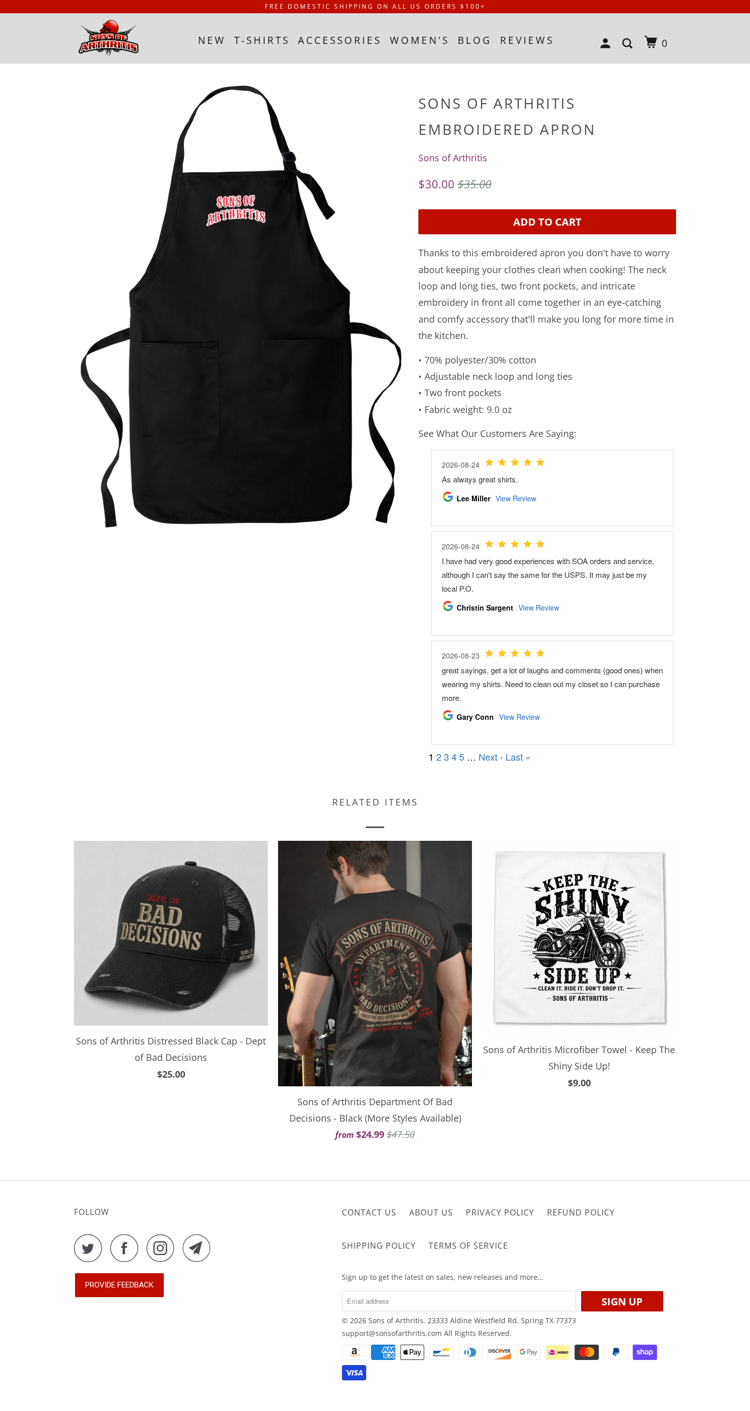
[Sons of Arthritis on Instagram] (163, 1248)
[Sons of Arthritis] (126, 38)
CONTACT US (369, 1212)
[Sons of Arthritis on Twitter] (91, 1248)
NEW (212, 40)
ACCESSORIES (340, 40)
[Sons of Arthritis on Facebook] (127, 1248)
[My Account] (607, 43)
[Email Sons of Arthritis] (199, 1248)
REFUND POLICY (581, 1212)
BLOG (475, 40)
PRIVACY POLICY (500, 1212)
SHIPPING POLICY (379, 1245)
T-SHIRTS (262, 40)
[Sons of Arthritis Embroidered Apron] (241, 315)
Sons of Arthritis (452, 158)
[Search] (629, 43)
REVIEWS (527, 40)
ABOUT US (431, 1212)
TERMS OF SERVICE (468, 1245)
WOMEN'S (419, 40)
